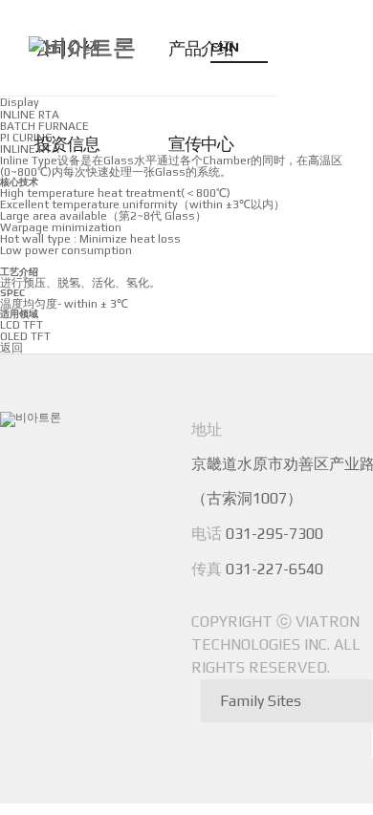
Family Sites (260, 701)
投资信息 (66, 144)
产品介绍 (200, 48)
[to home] (82, 47)
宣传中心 (200, 144)
